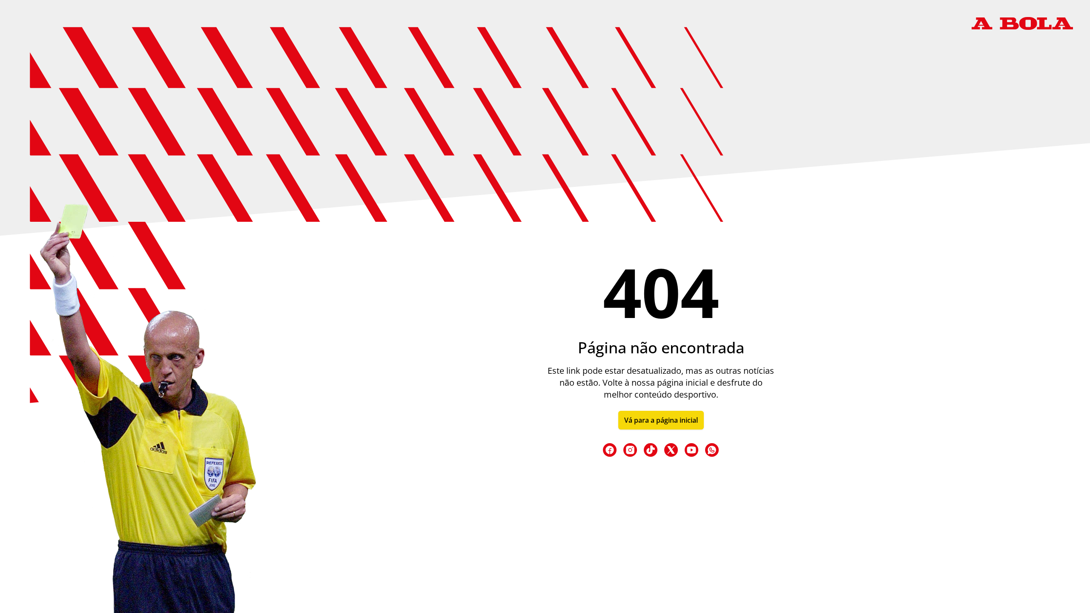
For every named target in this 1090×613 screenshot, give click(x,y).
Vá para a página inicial (661, 420)
